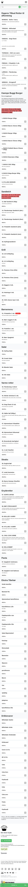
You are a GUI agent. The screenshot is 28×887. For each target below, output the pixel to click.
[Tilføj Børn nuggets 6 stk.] (25, 324)
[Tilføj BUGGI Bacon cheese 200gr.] (25, 129)
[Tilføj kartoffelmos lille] (25, 711)
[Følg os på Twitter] (9, 869)
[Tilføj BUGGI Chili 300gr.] (25, 169)
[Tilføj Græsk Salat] (25, 363)
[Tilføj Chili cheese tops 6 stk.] (25, 305)
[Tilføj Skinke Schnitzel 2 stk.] (25, 400)
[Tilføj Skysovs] (25, 666)
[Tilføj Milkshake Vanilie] (25, 723)
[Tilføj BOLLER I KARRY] (25, 522)
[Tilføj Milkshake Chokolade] (25, 738)
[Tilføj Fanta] (25, 805)
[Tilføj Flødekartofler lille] (25, 629)
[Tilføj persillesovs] (25, 674)
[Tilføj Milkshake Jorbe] (25, 731)
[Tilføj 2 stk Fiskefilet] (25, 455)
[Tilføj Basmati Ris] (25, 595)
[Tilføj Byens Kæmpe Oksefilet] (25, 486)
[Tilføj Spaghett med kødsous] (25, 575)
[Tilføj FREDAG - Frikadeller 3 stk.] (25, 68)
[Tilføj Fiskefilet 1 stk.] (25, 333)
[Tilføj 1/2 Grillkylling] (25, 257)
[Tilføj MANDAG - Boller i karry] (25, 24)
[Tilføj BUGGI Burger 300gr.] (25, 136)
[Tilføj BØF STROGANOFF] (25, 512)
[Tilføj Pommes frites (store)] (25, 281)
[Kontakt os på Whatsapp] (15, 869)
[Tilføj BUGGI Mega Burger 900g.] (25, 178)
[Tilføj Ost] (25, 689)
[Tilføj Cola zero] (25, 798)
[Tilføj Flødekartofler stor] (25, 620)
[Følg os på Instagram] (5, 869)
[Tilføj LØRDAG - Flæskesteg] (25, 78)
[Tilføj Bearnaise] (25, 659)
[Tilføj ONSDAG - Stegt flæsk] (25, 49)
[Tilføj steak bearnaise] (25, 477)
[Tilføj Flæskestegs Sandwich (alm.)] (25, 215)
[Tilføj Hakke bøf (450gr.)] (25, 419)
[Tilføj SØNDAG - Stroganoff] (25, 88)
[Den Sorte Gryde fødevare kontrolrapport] (4, 849)
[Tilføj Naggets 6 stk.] (25, 288)
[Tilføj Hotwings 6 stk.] (25, 296)
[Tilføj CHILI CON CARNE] (25, 543)
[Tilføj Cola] (25, 768)
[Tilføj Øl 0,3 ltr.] (25, 760)
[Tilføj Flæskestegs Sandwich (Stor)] (25, 222)
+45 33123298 (7, 840)
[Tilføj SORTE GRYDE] (25, 502)
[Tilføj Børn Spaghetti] (25, 342)
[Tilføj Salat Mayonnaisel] (25, 636)
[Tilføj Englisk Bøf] (25, 468)
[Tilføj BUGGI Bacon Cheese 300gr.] (25, 144)
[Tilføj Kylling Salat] (25, 354)
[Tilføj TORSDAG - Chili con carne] (25, 59)
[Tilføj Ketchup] (25, 644)
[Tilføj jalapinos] (25, 703)
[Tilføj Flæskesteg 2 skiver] (25, 391)
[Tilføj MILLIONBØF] (25, 553)
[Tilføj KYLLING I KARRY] (25, 531)
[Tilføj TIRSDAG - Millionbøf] (25, 34)
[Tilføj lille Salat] (25, 378)
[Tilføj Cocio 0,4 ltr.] (25, 753)
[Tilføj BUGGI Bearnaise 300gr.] (25, 160)
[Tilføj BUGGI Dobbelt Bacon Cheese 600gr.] (25, 153)
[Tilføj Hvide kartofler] (25, 587)
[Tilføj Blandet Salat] (25, 370)
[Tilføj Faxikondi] (25, 783)
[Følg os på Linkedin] (12, 869)
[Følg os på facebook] (2, 869)
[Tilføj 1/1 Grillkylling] (25, 266)
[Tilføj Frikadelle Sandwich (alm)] (25, 230)
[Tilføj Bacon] (25, 681)
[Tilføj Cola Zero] (25, 775)
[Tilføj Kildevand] (25, 745)
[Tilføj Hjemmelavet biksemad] (25, 437)
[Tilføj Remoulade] (25, 651)
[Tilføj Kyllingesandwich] (25, 245)
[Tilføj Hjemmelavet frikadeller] (25, 428)
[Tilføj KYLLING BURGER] (25, 187)
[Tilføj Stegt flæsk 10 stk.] (25, 409)
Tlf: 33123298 (4, 836)
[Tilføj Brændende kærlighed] (25, 446)
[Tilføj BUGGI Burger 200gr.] (25, 121)
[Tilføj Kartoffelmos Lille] (25, 611)
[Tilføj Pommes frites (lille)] (25, 273)
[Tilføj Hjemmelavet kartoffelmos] (25, 602)
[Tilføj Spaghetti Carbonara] (25, 566)
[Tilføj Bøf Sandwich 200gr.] (25, 206)
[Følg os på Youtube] (19, 869)
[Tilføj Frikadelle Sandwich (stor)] (25, 237)
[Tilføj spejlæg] (25, 696)
